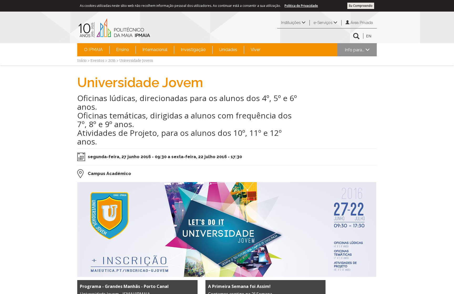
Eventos (97, 60)
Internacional (154, 49)
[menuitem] (93, 49)
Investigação (193, 49)
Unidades (228, 49)
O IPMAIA (93, 49)
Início (82, 60)
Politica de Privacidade (301, 5)
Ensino (122, 49)
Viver (255, 49)
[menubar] (172, 49)
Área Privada (361, 22)
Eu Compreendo (361, 5)
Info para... (355, 49)
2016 (112, 60)
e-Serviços (323, 22)
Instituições (291, 22)
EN (368, 35)
